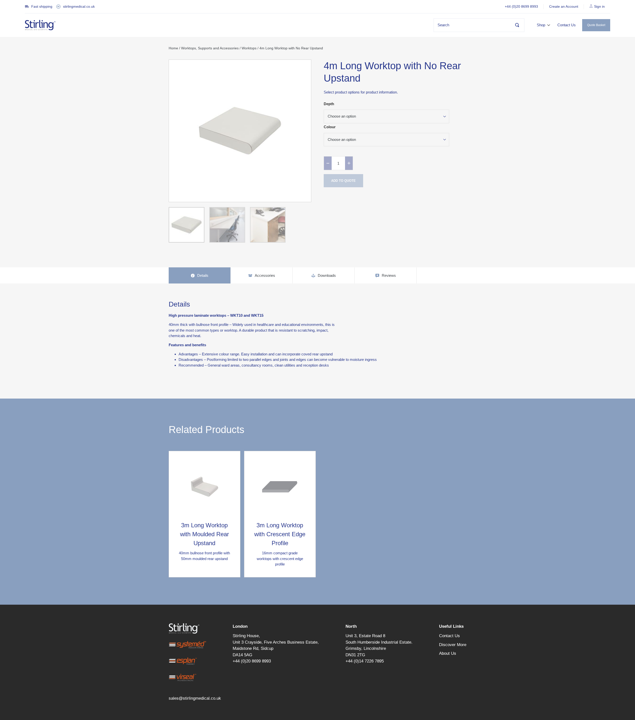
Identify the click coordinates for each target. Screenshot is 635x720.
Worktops (249, 48)
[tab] (200, 275)
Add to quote (343, 181)
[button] (544, 25)
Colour (330, 127)
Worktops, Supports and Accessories (210, 48)
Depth (329, 104)
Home (173, 48)
